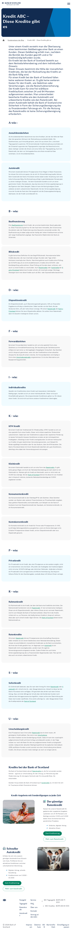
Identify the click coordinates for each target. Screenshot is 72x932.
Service (33, 900)
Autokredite (55, 267)
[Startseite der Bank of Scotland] (13, 3)
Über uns (34, 907)
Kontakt (33, 911)
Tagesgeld (23, 904)
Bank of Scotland (33, 475)
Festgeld (22, 900)
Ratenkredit (51, 309)
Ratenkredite (43, 267)
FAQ (32, 904)
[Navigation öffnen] (69, 4)
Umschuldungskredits (23, 357)
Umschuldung (42, 735)
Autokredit (48, 645)
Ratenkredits (50, 467)
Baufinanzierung (17, 225)
